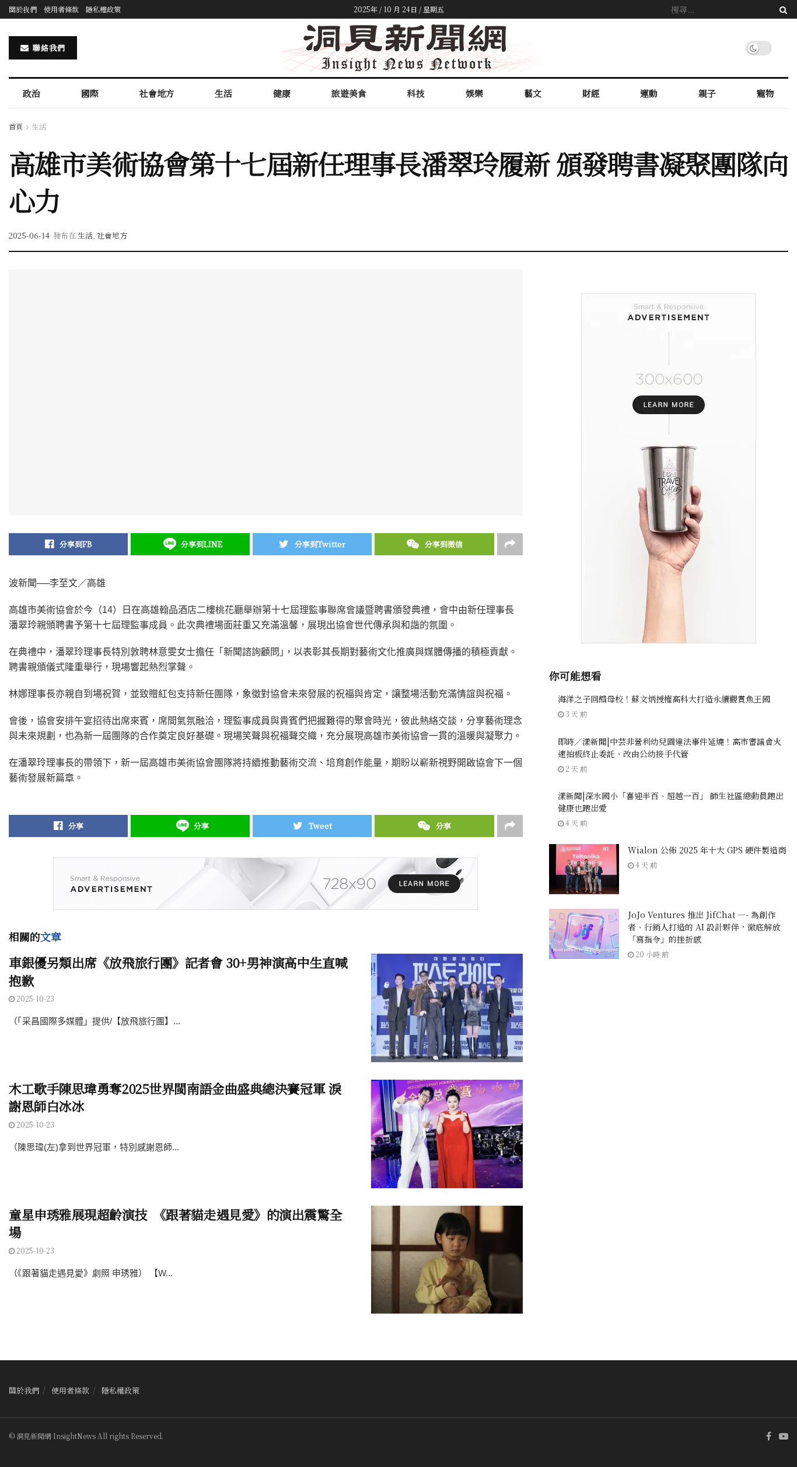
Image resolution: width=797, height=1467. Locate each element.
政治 (31, 93)
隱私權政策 (103, 9)
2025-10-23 (34, 998)
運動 (649, 93)
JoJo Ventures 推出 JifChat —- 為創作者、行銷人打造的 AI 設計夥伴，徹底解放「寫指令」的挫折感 (704, 927)
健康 (282, 93)
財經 (591, 93)
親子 (707, 93)
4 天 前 (575, 823)
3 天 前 (575, 714)
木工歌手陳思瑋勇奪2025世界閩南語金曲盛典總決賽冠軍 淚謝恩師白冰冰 (175, 1097)
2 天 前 (575, 768)
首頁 (16, 126)
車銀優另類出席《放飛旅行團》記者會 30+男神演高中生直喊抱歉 (178, 971)
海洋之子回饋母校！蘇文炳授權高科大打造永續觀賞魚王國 (664, 699)
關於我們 (23, 9)
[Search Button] (781, 9)
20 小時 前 (651, 954)
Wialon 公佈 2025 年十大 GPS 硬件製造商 (707, 850)
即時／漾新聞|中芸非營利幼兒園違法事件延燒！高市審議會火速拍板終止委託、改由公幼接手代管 (669, 747)
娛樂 (474, 93)
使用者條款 (61, 9)
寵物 (765, 93)
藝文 (532, 93)
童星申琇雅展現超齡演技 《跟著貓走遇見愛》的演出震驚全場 (175, 1223)
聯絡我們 (47, 47)
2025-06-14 (29, 235)
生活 (223, 93)
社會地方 (156, 93)
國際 (90, 93)
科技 (416, 93)
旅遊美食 (348, 93)
